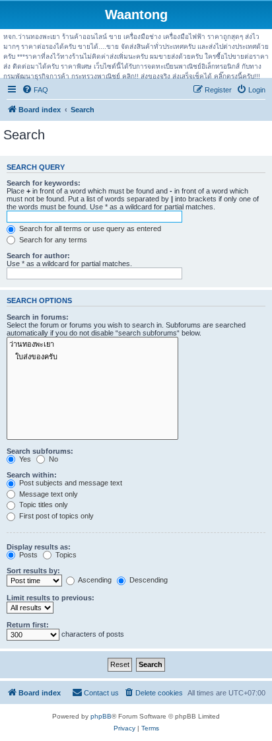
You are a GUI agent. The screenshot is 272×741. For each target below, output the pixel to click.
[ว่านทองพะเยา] (92, 344)
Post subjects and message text (69, 483)
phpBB (101, 716)
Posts (27, 555)
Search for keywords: (44, 183)
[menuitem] (35, 90)
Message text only (47, 494)
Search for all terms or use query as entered (89, 228)
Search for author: (38, 256)
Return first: (28, 625)
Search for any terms (52, 240)
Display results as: (39, 547)
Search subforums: (40, 451)
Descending (147, 580)
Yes (24, 459)
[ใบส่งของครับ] (92, 357)
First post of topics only (55, 516)
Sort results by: (33, 571)
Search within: (32, 475)
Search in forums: (38, 317)
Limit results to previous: (50, 598)
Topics (65, 555)
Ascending (94, 580)
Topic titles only (42, 505)
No (52, 459)
